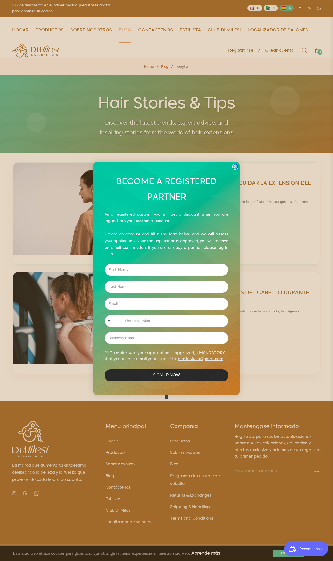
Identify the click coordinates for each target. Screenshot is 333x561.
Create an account (122, 234)
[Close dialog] (235, 166)
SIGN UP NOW (166, 375)
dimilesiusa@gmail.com (200, 359)
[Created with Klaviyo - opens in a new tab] (166, 397)
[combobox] (113, 321)
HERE (109, 254)
